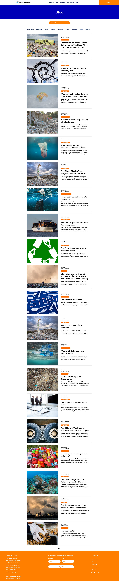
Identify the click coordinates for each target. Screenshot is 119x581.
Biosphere (74, 29)
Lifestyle (53, 29)
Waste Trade (65, 116)
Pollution (65, 373)
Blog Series (39, 29)
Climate (67, 29)
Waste (81, 29)
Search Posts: (30, 29)
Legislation (60, 29)
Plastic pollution (66, 194)
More (87, 29)
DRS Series (65, 245)
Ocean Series (65, 142)
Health (46, 29)
